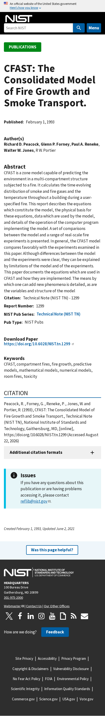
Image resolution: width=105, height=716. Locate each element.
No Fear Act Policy (26, 678)
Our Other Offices (57, 606)
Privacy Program (73, 658)
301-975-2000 (13, 597)
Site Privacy (24, 658)
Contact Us (34, 606)
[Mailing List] (84, 616)
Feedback (55, 632)
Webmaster (12, 606)
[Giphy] (63, 616)
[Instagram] (41, 616)
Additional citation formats (36, 452)
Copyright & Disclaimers (30, 668)
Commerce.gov (23, 699)
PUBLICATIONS (22, 47)
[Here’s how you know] (52, 6)
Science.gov (48, 699)
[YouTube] (52, 616)
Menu (94, 28)
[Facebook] (20, 616)
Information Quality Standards (67, 688)
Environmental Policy (73, 678)
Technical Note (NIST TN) (58, 314)
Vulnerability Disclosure (71, 668)
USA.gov (68, 699)
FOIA (48, 678)
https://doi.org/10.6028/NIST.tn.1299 (37, 344)
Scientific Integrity (25, 688)
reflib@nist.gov (34, 501)
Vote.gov (86, 699)
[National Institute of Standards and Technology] (39, 572)
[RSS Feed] (73, 616)
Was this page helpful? (52, 550)
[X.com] (9, 616)
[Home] (18, 18)
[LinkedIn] (30, 616)
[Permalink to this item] (26, 138)
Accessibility (47, 658)
